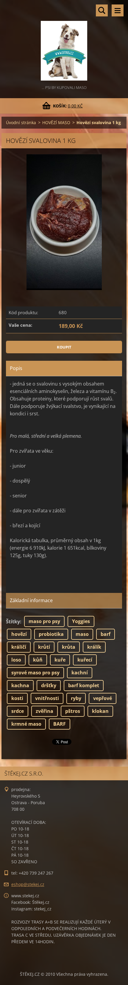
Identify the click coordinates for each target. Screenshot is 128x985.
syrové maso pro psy (35, 672)
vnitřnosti (47, 698)
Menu (118, 10)
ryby (76, 698)
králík (94, 647)
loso (16, 659)
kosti (17, 698)
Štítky (13, 621)
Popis (16, 368)
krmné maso (26, 724)
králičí (18, 647)
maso (82, 634)
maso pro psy (44, 621)
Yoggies (81, 621)
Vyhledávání (102, 10)
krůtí (44, 647)
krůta (68, 647)
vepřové (102, 698)
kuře (59, 659)
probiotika (51, 634)
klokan (100, 711)
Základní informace (31, 600)
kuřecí (84, 659)
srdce (17, 711)
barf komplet (83, 685)
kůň (38, 659)
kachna (20, 685)
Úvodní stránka (21, 122)
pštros (72, 711)
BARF (59, 724)
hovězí (19, 634)
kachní (79, 672)
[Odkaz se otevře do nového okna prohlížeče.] (64, 222)
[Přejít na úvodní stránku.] (64, 42)
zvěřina (44, 711)
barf (105, 634)
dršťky (48, 685)
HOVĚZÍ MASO (56, 122)
